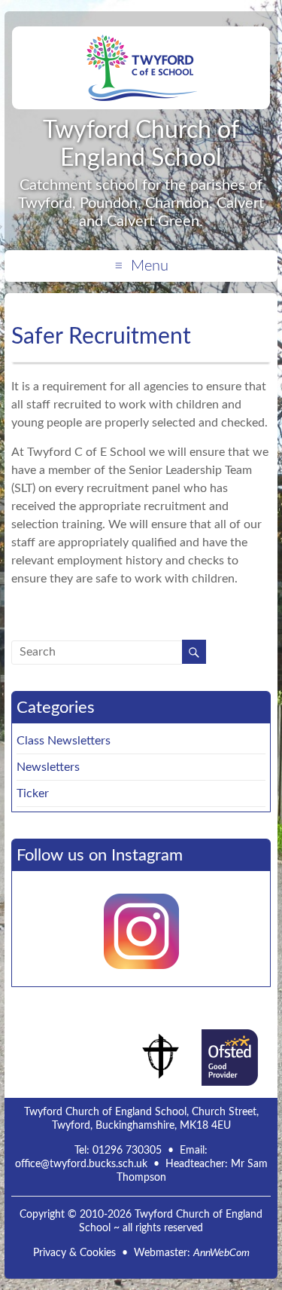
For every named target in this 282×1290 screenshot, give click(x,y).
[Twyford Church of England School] (141, 38)
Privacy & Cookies (74, 1253)
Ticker (33, 793)
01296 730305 (127, 1150)
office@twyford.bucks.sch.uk (81, 1164)
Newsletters (48, 767)
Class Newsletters (64, 741)
